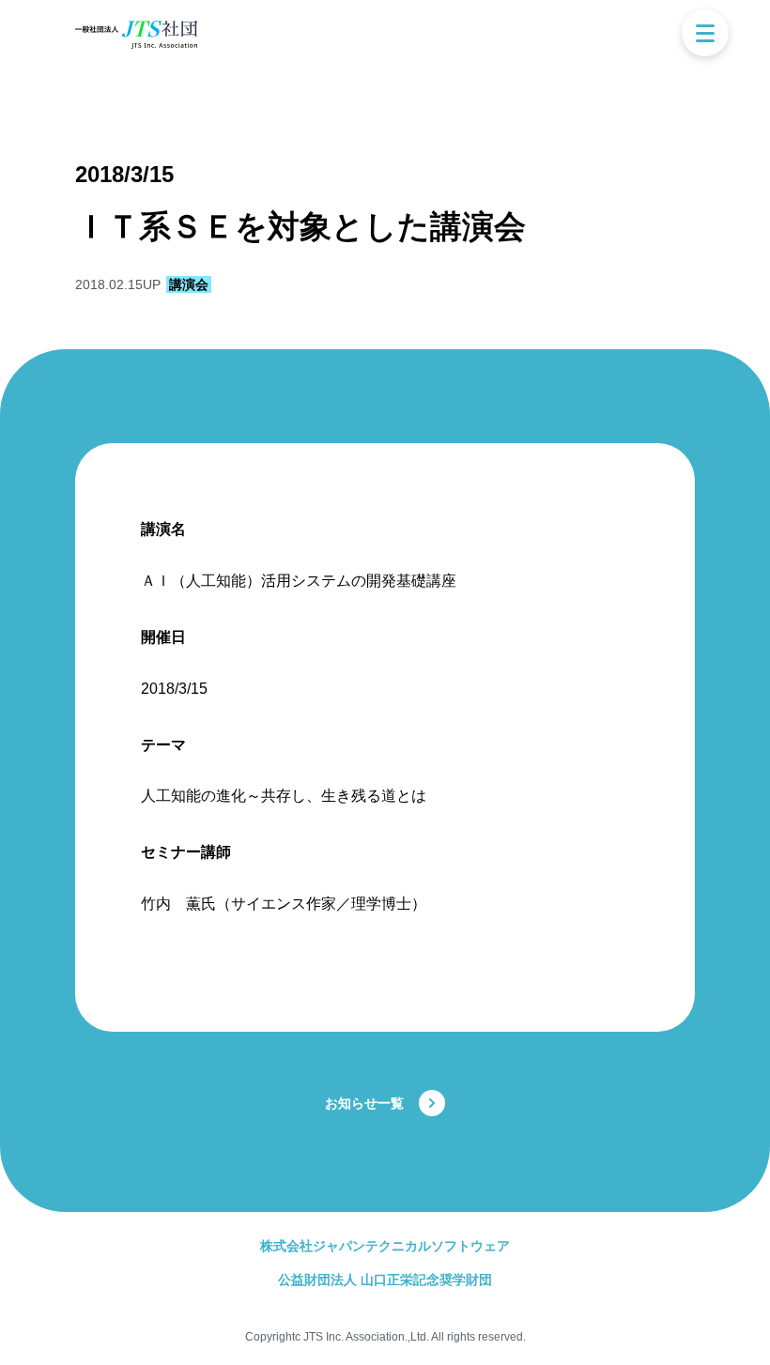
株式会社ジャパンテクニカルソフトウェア (385, 1245)
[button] (705, 32)
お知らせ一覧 (364, 1103)
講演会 (188, 284)
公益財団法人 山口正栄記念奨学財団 (385, 1279)
